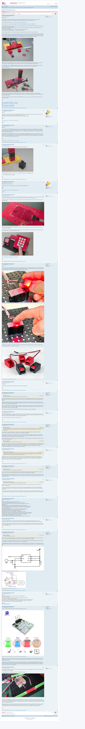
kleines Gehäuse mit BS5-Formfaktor (26, 33)
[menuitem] (7, 6)
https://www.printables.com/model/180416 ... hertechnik (10, 103)
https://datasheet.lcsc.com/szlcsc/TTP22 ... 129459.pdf (17, 590)
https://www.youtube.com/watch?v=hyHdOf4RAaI (29, 409)
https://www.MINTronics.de (5, 120)
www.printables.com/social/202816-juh (15, 142)
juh (4, 395)
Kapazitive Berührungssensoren (8, 9)
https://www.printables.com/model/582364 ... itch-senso (11, 345)
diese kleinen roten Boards (12, 33)
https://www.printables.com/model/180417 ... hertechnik (10, 102)
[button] (57, 13)
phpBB (27, 717)
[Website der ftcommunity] (6, 3)
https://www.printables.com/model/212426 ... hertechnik (10, 256)
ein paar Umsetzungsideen (5, 67)
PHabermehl (47, 114)
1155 (48, 16)
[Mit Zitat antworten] (43, 15)
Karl (46, 498)
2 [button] (56, 13)
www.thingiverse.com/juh (23, 142)
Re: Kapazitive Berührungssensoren (8, 110)
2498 (48, 499)
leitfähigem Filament (8, 66)
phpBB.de (33, 718)
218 (48, 393)
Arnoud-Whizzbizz (48, 263)
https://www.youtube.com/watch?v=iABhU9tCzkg (20, 22)
